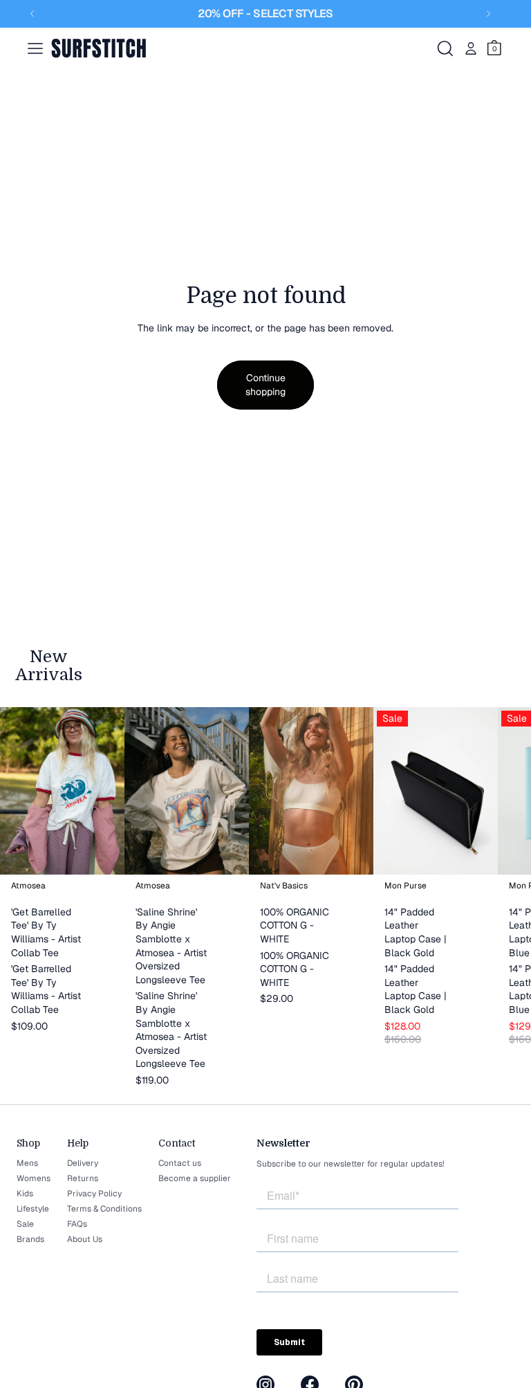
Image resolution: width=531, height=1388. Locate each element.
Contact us (179, 1163)
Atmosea (28, 886)
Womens (33, 1178)
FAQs (77, 1224)
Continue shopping (265, 385)
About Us (84, 1239)
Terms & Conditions (104, 1208)
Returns (82, 1178)
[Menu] (35, 48)
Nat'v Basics (284, 886)
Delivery (82, 1163)
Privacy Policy (94, 1193)
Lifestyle (33, 1208)
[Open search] (445, 48)
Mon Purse (405, 886)
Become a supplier (194, 1178)
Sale (25, 1224)
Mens (27, 1163)
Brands (30, 1239)
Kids (25, 1193)
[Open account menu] (470, 48)
